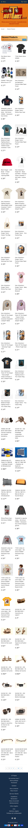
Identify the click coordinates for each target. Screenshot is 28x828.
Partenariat (14, 782)
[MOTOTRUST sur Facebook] (12, 818)
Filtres (24, 39)
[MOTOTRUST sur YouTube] (15, 818)
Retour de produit (14, 801)
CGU (14, 809)
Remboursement (14, 803)
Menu (4, 1)
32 (18, 768)
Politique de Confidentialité (14, 813)
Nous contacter (14, 788)
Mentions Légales (14, 811)
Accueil (2, 29)
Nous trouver (14, 790)
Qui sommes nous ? (14, 778)
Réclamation (14, 798)
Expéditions (14, 796)
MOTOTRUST (15, 822)
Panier (25, 1)
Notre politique (14, 780)
